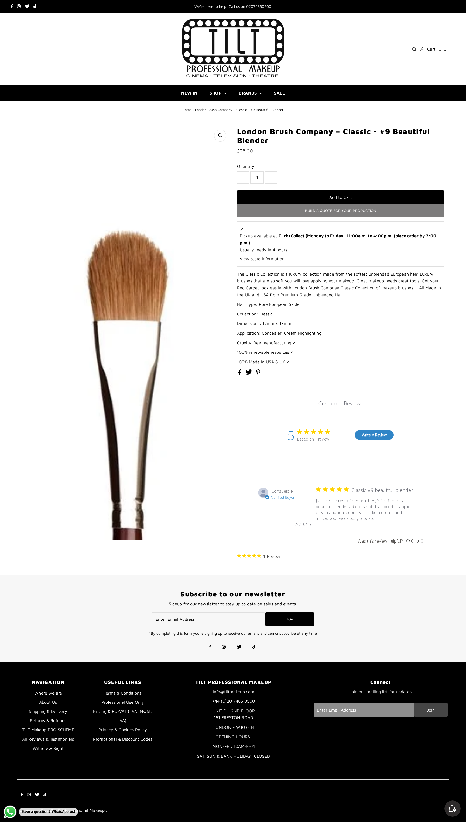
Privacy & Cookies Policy (122, 729)
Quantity (245, 166)
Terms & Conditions (122, 693)
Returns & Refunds (48, 720)
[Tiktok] (35, 6)
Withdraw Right (48, 748)
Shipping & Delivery (48, 711)
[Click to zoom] (220, 136)
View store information (262, 258)
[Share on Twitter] (249, 373)
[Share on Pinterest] (258, 373)
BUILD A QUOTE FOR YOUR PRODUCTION (340, 210)
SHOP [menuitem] (216, 93)
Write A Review (374, 435)
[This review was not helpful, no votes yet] (417, 541)
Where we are (48, 693)
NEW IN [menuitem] (189, 93)
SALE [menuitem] (279, 93)
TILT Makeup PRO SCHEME (48, 729)
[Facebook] (11, 6)
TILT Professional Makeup (81, 810)
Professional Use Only (122, 702)
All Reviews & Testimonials (48, 739)
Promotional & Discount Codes (122, 739)
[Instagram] (19, 6)
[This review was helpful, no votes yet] (408, 541)
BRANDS (248, 93)
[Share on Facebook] (240, 373)
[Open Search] (414, 48)
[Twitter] (27, 6)
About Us (48, 702)
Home (186, 109)
